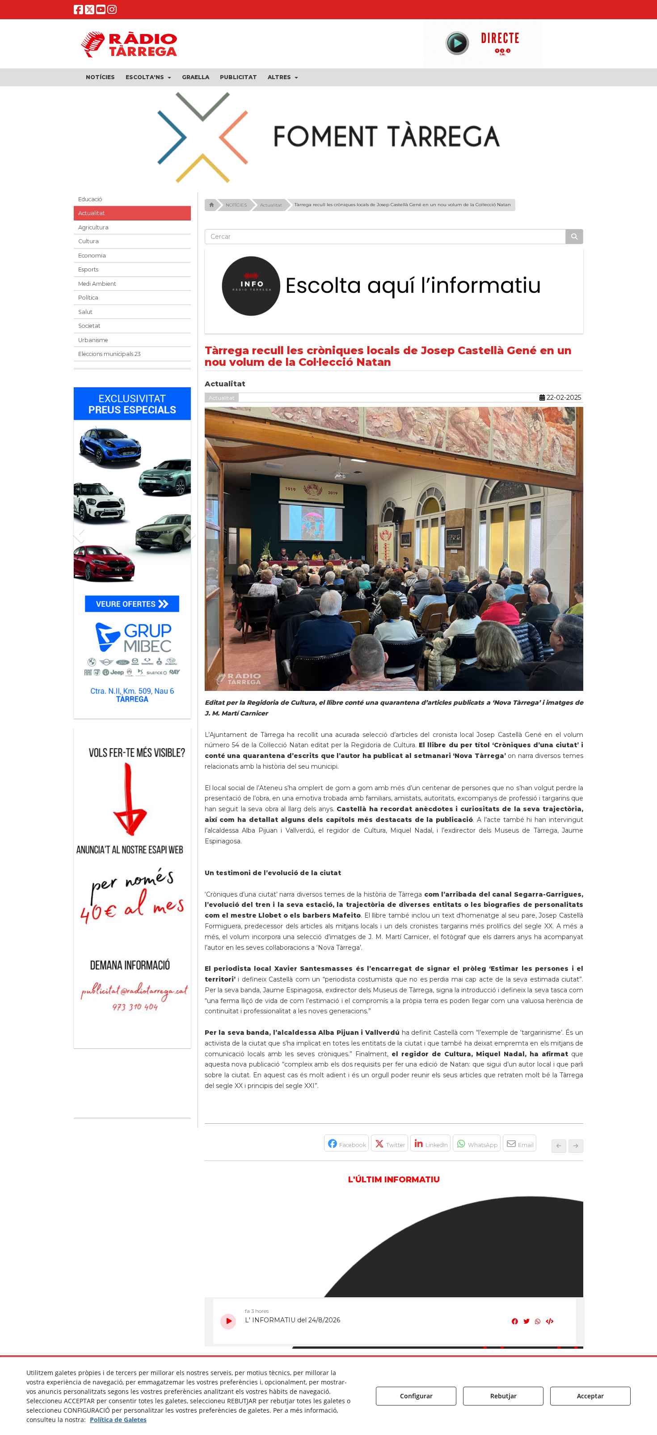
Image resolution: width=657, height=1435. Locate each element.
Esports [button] (88, 269)
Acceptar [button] (590, 1396)
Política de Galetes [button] (118, 1419)
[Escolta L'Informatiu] (394, 286)
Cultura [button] (88, 241)
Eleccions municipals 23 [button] (109, 354)
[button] (78, 11)
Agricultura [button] (93, 227)
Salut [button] (85, 312)
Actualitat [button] (91, 213)
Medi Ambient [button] (97, 283)
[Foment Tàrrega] (328, 136)
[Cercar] (574, 236)
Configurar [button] (416, 1396)
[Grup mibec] (132, 548)
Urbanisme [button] (93, 340)
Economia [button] (92, 255)
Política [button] (88, 297)
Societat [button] (89, 325)
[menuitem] (100, 77)
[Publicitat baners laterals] (132, 883)
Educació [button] (90, 199)
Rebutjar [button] (503, 1396)
